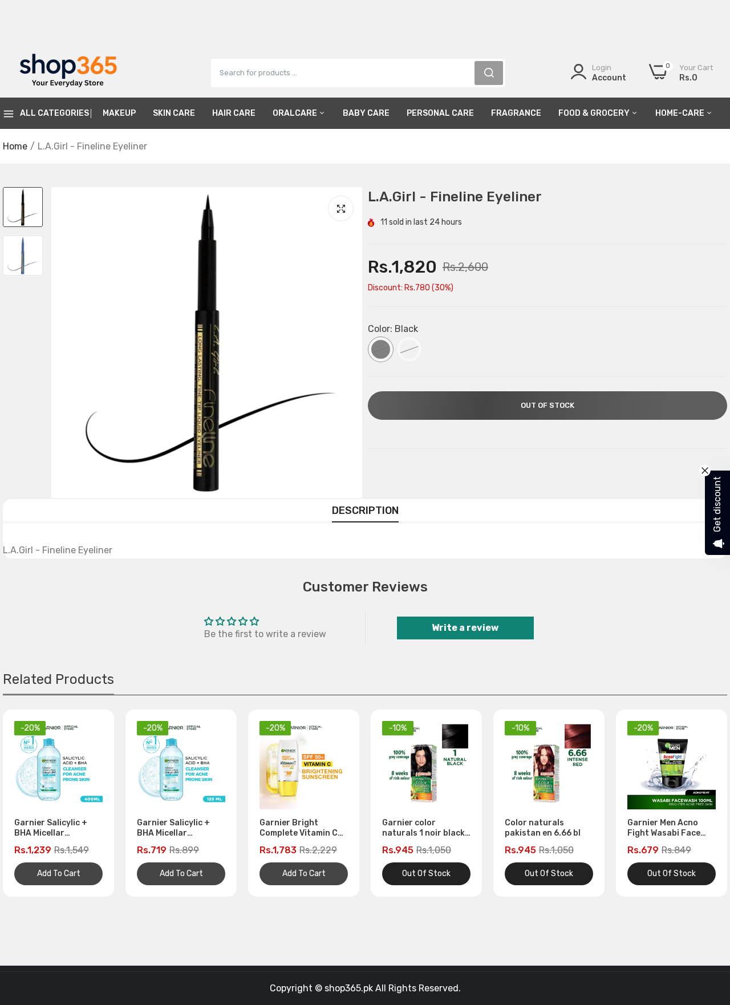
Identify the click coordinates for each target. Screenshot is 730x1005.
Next (698, 803)
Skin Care (174, 113)
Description (365, 510)
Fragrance (516, 113)
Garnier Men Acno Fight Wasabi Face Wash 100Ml (663, 828)
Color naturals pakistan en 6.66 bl (543, 828)
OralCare (296, 113)
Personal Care (440, 113)
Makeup (119, 113)
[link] (707, 922)
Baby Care (366, 113)
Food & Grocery (594, 113)
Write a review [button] (465, 627)
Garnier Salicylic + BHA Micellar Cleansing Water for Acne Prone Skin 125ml (177, 828)
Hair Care (234, 113)
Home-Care (680, 113)
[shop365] (68, 72)
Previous (31, 803)
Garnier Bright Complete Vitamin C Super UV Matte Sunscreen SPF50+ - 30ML (300, 828)
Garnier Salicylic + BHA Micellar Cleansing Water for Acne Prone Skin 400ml (54, 828)
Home (15, 146)
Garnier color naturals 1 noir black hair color (423, 828)
